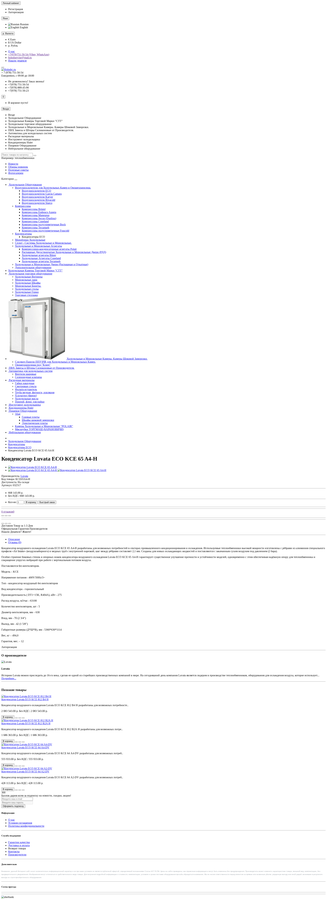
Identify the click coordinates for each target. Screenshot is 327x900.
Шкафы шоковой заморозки (38, 420)
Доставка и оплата (19, 845)
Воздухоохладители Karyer (37, 196)
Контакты (14, 851)
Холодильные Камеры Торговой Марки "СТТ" (35, 270)
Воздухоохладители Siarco (37, 203)
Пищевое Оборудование (22, 410)
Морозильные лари (26, 279)
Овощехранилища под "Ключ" (33, 364)
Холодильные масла (26, 398)
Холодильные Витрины (29, 276)
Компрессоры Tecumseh (35, 227)
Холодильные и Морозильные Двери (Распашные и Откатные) (51, 264)
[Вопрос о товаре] (2, 515)
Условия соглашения (20, 822)
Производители (17, 854)
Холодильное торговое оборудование (30, 273)
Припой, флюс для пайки (29, 401)
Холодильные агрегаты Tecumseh (41, 261)
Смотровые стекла (25, 386)
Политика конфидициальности (26, 825)
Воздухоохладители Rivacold (38, 199)
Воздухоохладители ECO (36, 190)
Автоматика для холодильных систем (30, 371)
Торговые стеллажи (26, 295)
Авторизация (16, 12)
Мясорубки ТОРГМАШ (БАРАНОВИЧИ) (39, 429)
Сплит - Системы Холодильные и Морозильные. (43, 242)
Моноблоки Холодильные (30, 239)
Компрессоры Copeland (35, 221)
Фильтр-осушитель (26, 389)
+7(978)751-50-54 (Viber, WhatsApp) (28, 54)
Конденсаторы (23, 233)
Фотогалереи (15, 173)
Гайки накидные (24, 383)
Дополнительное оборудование (33, 267)
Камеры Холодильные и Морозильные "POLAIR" (44, 426)
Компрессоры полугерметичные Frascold (45, 230)
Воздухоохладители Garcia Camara (42, 193)
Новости (13, 163)
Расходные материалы (21, 380)
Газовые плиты (31, 417)
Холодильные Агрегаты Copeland (41, 258)
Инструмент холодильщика (24, 404)
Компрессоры (23, 206)
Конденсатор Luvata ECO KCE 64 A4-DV (25, 747)
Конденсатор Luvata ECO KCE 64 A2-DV (25, 771)
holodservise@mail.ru (20, 57)
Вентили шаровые (25, 374)
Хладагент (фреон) (26, 395)
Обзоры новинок (18, 166)
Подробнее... (8, 678)
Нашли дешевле (17, 60)
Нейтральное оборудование (24, 432)
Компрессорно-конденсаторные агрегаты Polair (49, 249)
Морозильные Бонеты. (28, 285)
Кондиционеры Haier (20, 407)
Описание (14, 539)
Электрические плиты (35, 423)
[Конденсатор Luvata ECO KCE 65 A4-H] (32, 467)
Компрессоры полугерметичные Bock (44, 224)
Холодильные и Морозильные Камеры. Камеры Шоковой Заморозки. (106, 358)
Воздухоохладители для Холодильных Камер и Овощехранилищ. (53, 187)
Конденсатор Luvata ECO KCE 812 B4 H (25, 699)
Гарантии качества (19, 842)
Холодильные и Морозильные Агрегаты (38, 246)
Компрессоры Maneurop (35, 215)
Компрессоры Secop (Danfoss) (39, 218)
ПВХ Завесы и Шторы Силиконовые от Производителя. (41, 367)
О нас (11, 51)
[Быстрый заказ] (16, 717)
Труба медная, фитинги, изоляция (34, 392)
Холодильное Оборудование (25, 184)
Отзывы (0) (14, 542)
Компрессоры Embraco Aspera (39, 212)
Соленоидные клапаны (28, 377)
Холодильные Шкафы (28, 282)
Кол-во (12, 502)
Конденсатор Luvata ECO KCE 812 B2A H (25, 723)
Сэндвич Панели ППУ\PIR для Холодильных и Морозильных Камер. (55, 361)
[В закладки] (6, 515)
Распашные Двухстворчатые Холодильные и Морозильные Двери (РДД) (64, 252)
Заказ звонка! (26, 81)
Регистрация (15, 9)
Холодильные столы (27, 288)
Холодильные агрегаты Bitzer (39, 255)
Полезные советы (18, 169)
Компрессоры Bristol (33, 209)
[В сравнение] (9, 515)
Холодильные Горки (27, 292)
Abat (17, 413)
